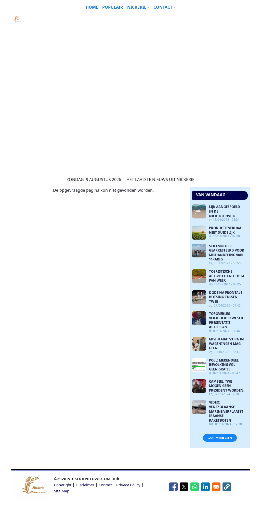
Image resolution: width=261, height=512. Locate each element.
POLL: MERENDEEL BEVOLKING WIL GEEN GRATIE (224, 364)
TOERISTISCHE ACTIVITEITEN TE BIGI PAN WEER (226, 276)
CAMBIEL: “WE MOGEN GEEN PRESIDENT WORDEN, (226, 386)
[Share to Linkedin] (205, 486)
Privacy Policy (128, 484)
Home (92, 7)
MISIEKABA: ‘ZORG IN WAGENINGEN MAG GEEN (226, 343)
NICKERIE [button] (136, 7)
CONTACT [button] (162, 7)
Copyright (62, 484)
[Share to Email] (216, 486)
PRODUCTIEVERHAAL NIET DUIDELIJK (226, 230)
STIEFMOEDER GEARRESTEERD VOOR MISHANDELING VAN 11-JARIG (226, 253)
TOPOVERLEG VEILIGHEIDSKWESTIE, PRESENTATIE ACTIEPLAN (227, 320)
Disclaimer (85, 484)
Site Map (61, 490)
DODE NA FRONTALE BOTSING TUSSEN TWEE (225, 297)
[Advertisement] (120, 50)
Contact (105, 484)
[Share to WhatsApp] (194, 486)
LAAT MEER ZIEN (219, 438)
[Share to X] (184, 486)
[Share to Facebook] (173, 486)
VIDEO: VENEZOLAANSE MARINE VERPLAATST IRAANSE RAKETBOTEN (226, 411)
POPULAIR (112, 7)
